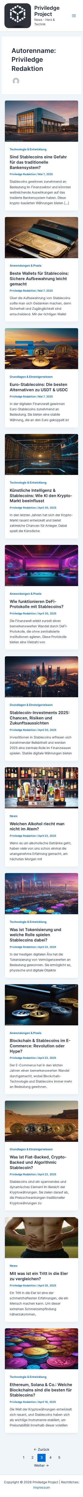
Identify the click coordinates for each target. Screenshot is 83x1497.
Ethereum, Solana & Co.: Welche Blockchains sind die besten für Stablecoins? (41, 1389)
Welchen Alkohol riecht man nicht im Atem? (37, 826)
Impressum (41, 1487)
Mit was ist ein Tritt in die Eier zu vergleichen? (39, 1276)
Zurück (41, 1449)
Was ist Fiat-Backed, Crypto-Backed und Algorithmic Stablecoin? (38, 1162)
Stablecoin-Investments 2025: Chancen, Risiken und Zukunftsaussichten (39, 717)
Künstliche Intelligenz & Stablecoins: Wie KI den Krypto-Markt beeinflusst (41, 495)
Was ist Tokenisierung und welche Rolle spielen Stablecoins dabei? (35, 934)
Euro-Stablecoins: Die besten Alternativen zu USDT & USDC (39, 387)
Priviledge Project (47, 11)
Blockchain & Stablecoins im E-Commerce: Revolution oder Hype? (40, 1045)
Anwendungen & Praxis (25, 265)
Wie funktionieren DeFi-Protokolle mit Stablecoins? (37, 604)
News (13, 816)
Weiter (41, 1465)
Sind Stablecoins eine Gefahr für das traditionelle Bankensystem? (38, 162)
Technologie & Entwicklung (28, 149)
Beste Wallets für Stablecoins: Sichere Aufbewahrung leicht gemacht (39, 278)
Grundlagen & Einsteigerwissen (31, 376)
